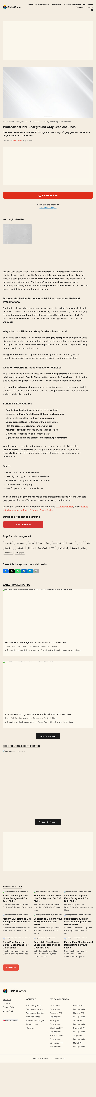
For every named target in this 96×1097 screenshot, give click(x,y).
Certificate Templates (72, 4)
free (47, 543)
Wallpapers (56, 4)
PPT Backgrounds (42, 4)
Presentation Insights (84, 7)
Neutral (31, 548)
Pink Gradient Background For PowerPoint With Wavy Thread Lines (38, 714)
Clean (31, 543)
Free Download (23, 524)
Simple (74, 548)
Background (20, 543)
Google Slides (58, 543)
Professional (63, 548)
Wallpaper (20, 553)
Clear (40, 543)
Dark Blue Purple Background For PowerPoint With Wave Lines (36, 642)
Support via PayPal (48, 207)
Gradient (71, 543)
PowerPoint (42, 548)
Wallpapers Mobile (34, 1009)
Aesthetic (8, 543)
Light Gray (8, 548)
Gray (80, 543)
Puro (64, 1058)
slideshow (8, 553)
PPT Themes (88, 4)
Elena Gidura (17, 141)
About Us (7, 999)
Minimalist (20, 548)
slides (83, 548)
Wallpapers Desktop (35, 1013)
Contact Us (8, 1011)
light (88, 543)
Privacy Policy (9, 1007)
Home (30, 4)
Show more (11, 967)
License (6, 1003)
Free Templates (33, 1017)
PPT (52, 548)
